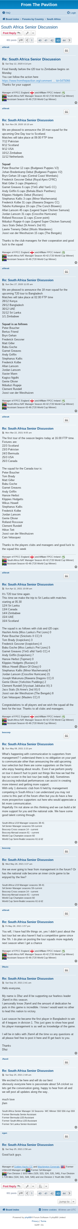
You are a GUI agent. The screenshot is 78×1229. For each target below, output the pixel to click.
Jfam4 (5, 1059)
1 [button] (31, 40)
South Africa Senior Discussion (29, 27)
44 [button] (64, 40)
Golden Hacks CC (23, 1166)
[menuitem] (6, 12)
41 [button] (46, 40)
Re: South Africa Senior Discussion (31, 59)
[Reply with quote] (66, 50)
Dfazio (5, 967)
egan (4, 1133)
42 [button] (52, 40)
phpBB (28, 1217)
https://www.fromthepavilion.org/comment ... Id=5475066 (36, 80)
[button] (21, 40)
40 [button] (39, 40)
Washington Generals (48, 1166)
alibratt (5, 47)
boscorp (6, 732)
